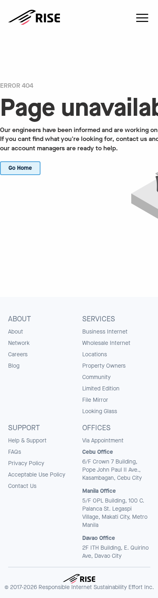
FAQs (14, 452)
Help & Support (27, 440)
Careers (18, 354)
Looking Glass (99, 411)
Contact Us (22, 486)
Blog (13, 366)
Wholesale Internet (106, 343)
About (15, 332)
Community (96, 377)
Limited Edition (101, 388)
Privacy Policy (26, 463)
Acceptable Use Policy (36, 475)
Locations (94, 354)
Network (19, 343)
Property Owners (104, 366)
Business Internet (105, 332)
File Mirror (95, 400)
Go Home (20, 168)
